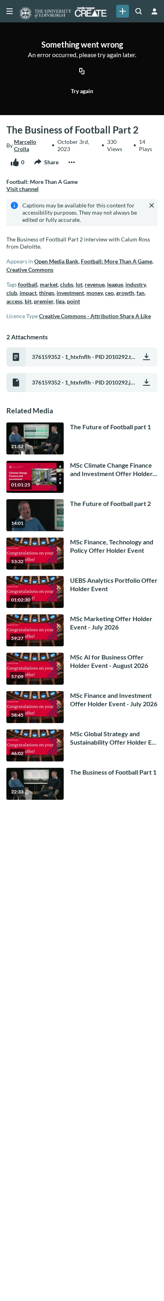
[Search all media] (138, 11)
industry (135, 284)
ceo (109, 292)
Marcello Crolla (25, 145)
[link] (122, 11)
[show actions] (71, 162)
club (11, 292)
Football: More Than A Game (116, 261)
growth (125, 292)
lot (79, 284)
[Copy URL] (82, 72)
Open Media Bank (56, 261)
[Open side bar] (9, 11)
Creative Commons (29, 269)
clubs (66, 284)
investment (70, 292)
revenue (95, 284)
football (27, 284)
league (115, 284)
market (49, 284)
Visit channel (22, 188)
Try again (82, 91)
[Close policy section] (152, 205)
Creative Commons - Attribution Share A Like (95, 316)
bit (28, 301)
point (73, 301)
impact (28, 292)
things (46, 292)
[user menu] (154, 11)
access (14, 301)
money (94, 292)
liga (60, 301)
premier (43, 301)
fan (140, 292)
